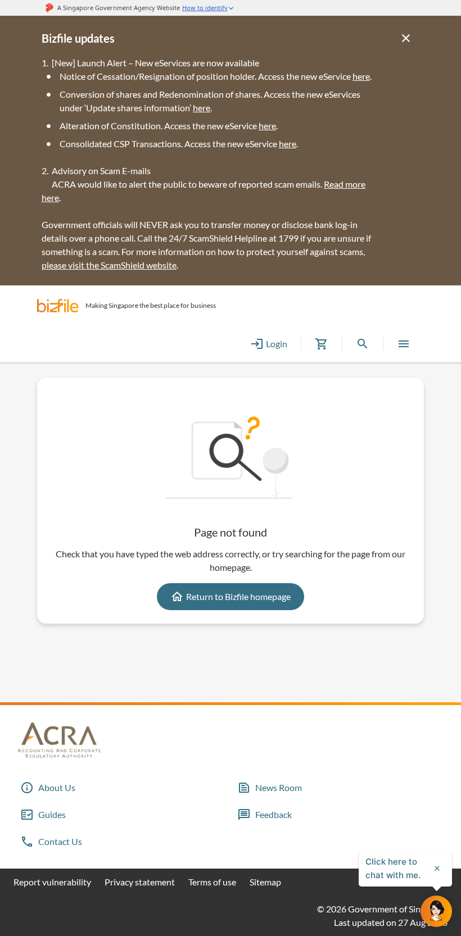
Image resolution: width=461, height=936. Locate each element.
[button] (58, 305)
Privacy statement (140, 881)
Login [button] (276, 343)
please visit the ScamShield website (109, 265)
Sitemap (265, 881)
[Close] (405, 38)
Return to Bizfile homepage (238, 596)
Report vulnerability (52, 881)
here (201, 107)
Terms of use (212, 881)
